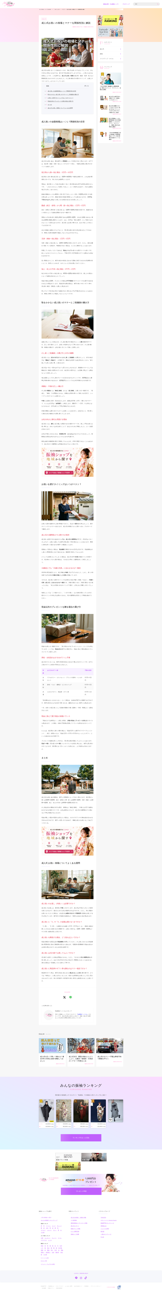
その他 (42, 1232)
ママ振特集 (74, 1220)
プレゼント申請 (81, 1191)
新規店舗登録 (59, 1288)
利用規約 (86, 1286)
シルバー (49, 1230)
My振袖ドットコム (82, 1014)
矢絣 (53, 1252)
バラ (42, 1248)
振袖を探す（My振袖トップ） (111, 4)
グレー (55, 1230)
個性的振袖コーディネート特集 (79, 1223)
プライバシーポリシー (96, 1286)
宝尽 (56, 1250)
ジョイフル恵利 (105, 1228)
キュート (54, 1238)
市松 (61, 1252)
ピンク (54, 1226)
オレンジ (59, 1226)
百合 (48, 1248)
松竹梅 (60, 1248)
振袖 (101, 54)
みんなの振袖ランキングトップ (49, 1220)
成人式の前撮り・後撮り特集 (78, 1217)
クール (59, 1238)
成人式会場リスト (78, 1286)
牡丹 (61, 1246)
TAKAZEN (103, 1217)
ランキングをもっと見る (81, 1138)
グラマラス (44, 1240)
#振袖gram (103, 1226)
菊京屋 (102, 1231)
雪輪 (62, 1250)
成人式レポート (75, 1226)
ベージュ (48, 1226)
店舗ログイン (51, 1288)
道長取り (48, 1252)
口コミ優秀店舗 (75, 1231)
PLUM (102, 1237)
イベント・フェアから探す (48, 1264)
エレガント (47, 1238)
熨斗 (52, 1250)
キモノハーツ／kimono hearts (109, 1220)
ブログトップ (126, 4)
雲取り (42, 1252)
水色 (47, 1228)
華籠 (48, 1250)
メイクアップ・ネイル (106, 58)
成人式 (44, 19)
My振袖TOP (43, 1286)
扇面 (42, 1250)
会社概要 (44, 1288)
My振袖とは (51, 1286)
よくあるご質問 (68, 1286)
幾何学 (57, 1252)
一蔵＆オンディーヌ (106, 1234)
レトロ (50, 1240)
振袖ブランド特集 (75, 1228)
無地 (42, 1246)
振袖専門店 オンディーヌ (107, 1223)
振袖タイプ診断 (75, 1234)
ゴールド (43, 1230)
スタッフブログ (59, 1286)
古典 (42, 1238)
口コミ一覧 (44, 1260)
